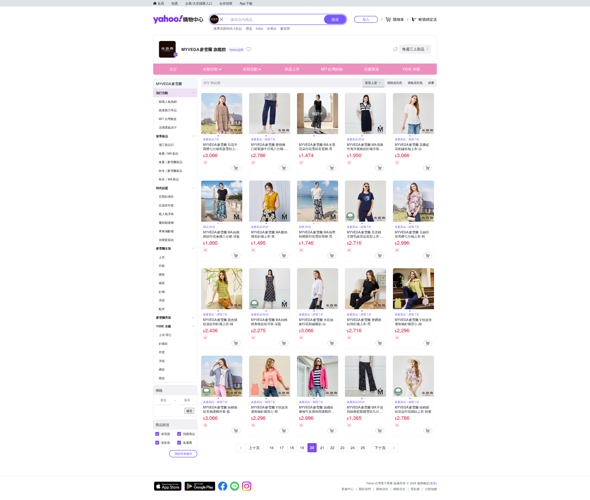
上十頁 (254, 447)
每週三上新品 (413, 49)
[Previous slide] (204, 113)
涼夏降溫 (371, 69)
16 (271, 447)
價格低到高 (394, 82)
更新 (433, 483)
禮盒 (249, 28)
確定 (189, 411)
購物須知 (382, 489)
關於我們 (365, 489)
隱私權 (415, 489)
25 (363, 447)
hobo (259, 28)
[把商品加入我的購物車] (236, 168)
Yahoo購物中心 (178, 19)
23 (342, 447)
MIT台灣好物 (331, 69)
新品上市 (292, 69)
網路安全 (399, 489)
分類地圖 (431, 489)
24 (353, 447)
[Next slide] (239, 113)
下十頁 (380, 447)
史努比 (272, 28)
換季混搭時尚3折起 (227, 28)
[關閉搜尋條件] (221, 19)
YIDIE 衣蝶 (411, 69)
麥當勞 (285, 28)
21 (322, 447)
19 (302, 447)
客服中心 (348, 489)
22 (332, 447)
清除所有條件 (183, 453)
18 (292, 447)
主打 (173, 69)
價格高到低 (415, 82)
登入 (366, 19)
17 (282, 447)
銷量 (431, 82)
